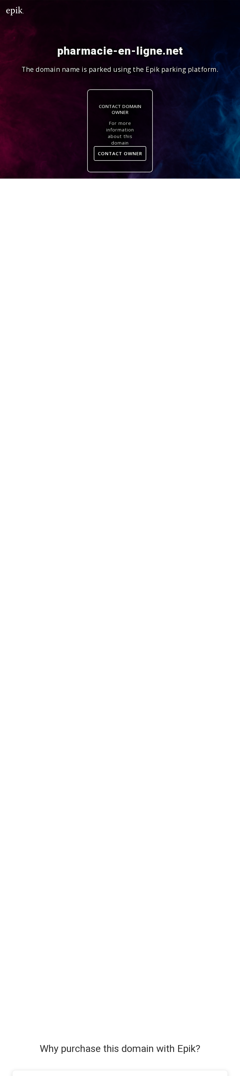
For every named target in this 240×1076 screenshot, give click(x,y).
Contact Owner (120, 153)
